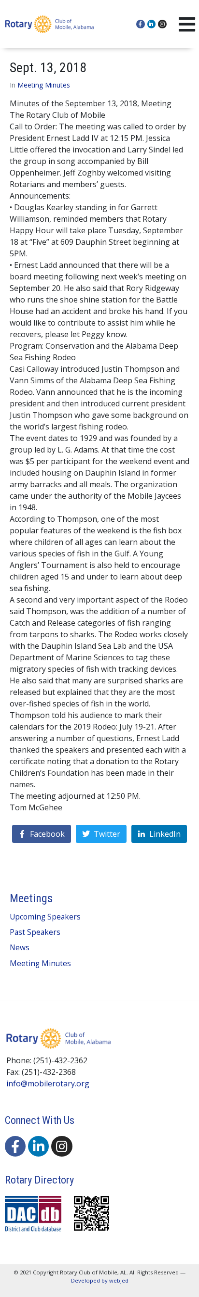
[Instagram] (162, 24)
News (19, 948)
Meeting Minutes (43, 84)
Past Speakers (35, 932)
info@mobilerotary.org (47, 1083)
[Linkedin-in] (151, 24)
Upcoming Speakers (45, 917)
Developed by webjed (99, 1280)
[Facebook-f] (140, 24)
